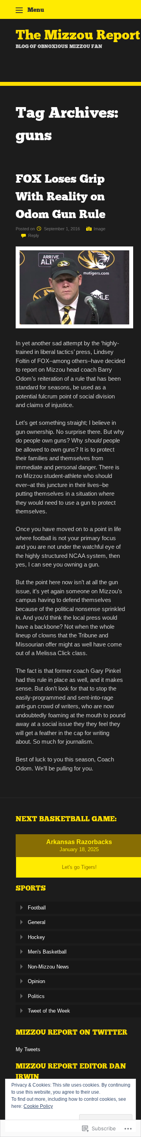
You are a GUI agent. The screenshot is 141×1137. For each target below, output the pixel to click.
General (36, 922)
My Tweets (28, 1049)
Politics (36, 996)
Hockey (36, 937)
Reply (33, 235)
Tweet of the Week (49, 1011)
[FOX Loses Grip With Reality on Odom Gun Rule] (74, 326)
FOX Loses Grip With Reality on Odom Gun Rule (60, 196)
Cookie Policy (38, 1106)
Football (37, 908)
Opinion (36, 981)
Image (99, 228)
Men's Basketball (47, 952)
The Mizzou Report (78, 35)
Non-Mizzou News (48, 967)
